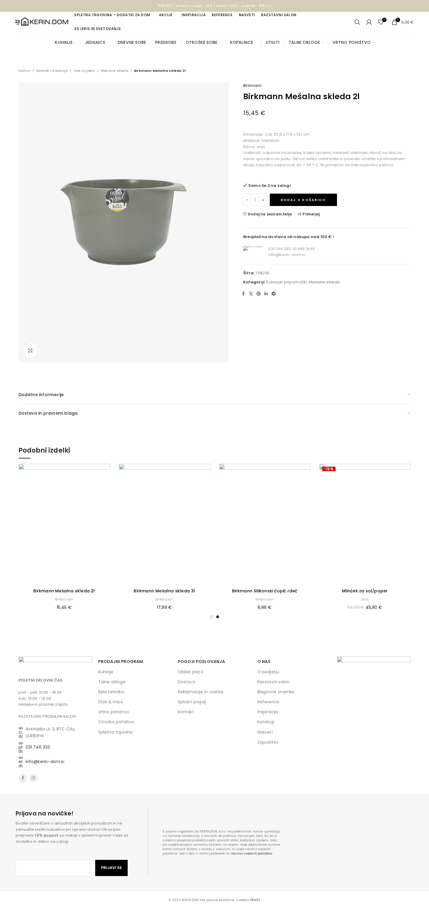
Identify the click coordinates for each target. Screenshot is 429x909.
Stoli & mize (110, 702)
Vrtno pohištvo (113, 712)
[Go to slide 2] (217, 616)
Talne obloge (112, 682)
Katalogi (266, 722)
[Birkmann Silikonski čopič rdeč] (264, 524)
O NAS (264, 661)
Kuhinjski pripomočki (286, 282)
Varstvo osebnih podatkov (252, 853)
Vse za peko (84, 70)
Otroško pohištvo (116, 722)
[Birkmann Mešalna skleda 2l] (64, 524)
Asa (365, 599)
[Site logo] (41, 21)
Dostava (186, 682)
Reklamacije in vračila (200, 692)
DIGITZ (255, 900)
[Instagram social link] (33, 778)
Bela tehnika (111, 692)
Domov (24, 70)
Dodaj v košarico (303, 199)
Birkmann (252, 85)
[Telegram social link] (273, 294)
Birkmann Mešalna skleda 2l (64, 591)
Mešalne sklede (114, 70)
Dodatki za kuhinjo (52, 70)
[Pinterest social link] (258, 294)
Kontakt (186, 712)
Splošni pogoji (192, 702)
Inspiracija (267, 712)
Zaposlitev (268, 742)
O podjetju (268, 672)
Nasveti (265, 732)
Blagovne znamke (276, 692)
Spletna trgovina (115, 732)
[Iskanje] (357, 22)
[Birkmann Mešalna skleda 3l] (164, 524)
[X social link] (251, 294)
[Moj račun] (369, 22)
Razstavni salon (273, 682)
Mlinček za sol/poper (365, 591)
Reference (268, 702)
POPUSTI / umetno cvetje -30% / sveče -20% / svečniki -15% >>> (214, 5)
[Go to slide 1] (211, 616)
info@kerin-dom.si (286, 254)
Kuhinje (105, 672)
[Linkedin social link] (265, 294)
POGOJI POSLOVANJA (201, 661)
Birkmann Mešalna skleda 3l (164, 591)
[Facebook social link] (243, 294)
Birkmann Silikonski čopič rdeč (264, 591)
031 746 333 (38, 747)
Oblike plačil (190, 672)
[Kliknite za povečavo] (30, 350)
